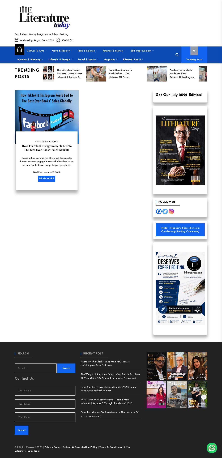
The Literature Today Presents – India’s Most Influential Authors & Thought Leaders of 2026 (106, 402)
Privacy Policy (52, 447)
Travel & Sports (87, 59)
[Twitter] (165, 211)
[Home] (19, 49)
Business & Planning (29, 59)
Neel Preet (38, 172)
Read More (46, 178)
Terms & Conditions (111, 447)
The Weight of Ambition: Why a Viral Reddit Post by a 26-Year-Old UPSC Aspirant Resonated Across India (110, 376)
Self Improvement (141, 51)
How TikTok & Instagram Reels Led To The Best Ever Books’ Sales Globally (47, 148)
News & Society (61, 51)
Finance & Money (113, 51)
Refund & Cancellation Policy (80, 447)
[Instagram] (171, 211)
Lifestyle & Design (59, 59)
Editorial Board (132, 59)
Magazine (109, 59)
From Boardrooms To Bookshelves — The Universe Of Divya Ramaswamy (110, 414)
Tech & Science (86, 51)
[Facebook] (159, 211)
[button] (212, 448)
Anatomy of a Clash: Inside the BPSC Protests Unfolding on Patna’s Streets (105, 364)
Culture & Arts (35, 51)
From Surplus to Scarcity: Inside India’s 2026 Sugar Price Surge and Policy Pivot (108, 389)
